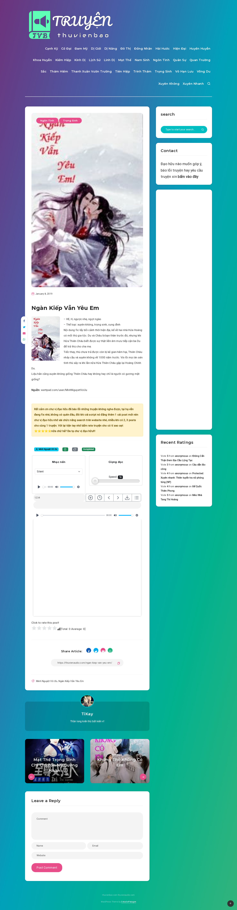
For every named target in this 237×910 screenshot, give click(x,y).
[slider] (44, 487)
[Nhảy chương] (90, 497)
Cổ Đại (66, 48)
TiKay (87, 714)
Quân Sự (179, 60)
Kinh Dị (80, 60)
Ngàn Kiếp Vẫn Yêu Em (71, 681)
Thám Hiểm (59, 71)
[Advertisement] (184, 309)
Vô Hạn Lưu (184, 71)
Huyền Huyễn (200, 48)
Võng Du (204, 71)
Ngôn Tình (161, 60)
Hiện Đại (179, 48)
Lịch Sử (95, 60)
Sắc (44, 71)
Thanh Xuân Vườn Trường (91, 71)
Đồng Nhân (143, 48)
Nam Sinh (142, 60)
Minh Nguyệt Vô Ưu (46, 681)
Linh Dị (109, 60)
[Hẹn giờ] (99, 497)
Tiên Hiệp (122, 71)
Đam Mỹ (81, 48)
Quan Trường (200, 60)
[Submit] (202, 129)
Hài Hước (162, 48)
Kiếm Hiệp (63, 60)
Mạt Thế (124, 60)
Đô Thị (125, 48)
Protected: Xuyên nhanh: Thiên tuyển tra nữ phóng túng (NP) (182, 478)
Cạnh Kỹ (51, 48)
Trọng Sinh (163, 71)
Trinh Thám (142, 71)
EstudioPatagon (128, 902)
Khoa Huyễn (42, 60)
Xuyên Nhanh (193, 84)
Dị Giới (96, 48)
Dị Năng (110, 48)
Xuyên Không (169, 84)
